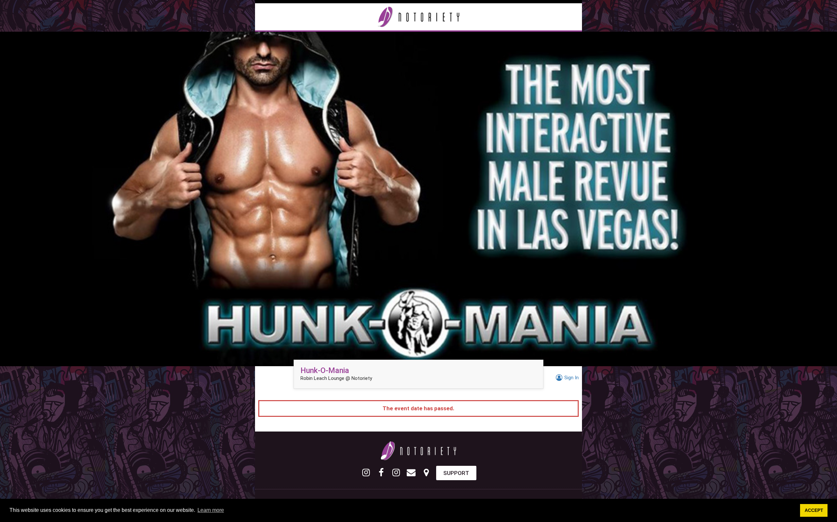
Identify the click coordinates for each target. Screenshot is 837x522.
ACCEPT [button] (814, 510)
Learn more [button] (210, 510)
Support (456, 473)
